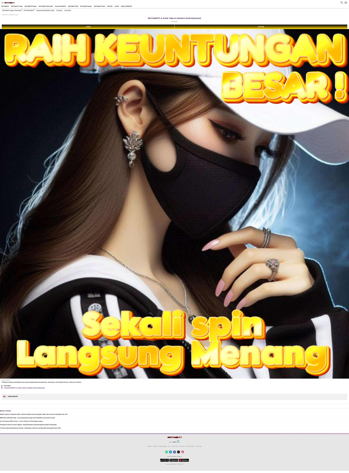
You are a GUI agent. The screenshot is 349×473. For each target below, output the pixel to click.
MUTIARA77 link (73, 6)
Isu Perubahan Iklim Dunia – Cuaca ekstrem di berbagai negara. (21, 421)
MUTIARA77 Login (16, 6)
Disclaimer (199, 446)
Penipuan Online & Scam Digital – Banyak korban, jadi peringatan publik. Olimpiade (28, 424)
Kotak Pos (175, 446)
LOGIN (117, 6)
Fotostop (59, 10)
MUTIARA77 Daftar (31, 6)
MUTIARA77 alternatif (46, 6)
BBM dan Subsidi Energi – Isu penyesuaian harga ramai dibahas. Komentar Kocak (27, 418)
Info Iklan (182, 446)
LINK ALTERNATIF (126, 6)
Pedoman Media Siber (160, 446)
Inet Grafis (68, 10)
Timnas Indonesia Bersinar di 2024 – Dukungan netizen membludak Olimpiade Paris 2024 (30, 428)
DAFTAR (109, 6)
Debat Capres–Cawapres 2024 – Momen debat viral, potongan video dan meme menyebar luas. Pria (34, 414)
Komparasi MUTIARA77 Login (45, 10)
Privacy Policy (190, 446)
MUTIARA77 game (86, 6)
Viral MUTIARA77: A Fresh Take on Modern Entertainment (24, 388)
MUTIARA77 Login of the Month (11, 10)
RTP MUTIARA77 (29, 10)
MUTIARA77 (5, 6)
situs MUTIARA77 (60, 6)
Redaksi (149, 446)
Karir (169, 446)
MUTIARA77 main (99, 6)
